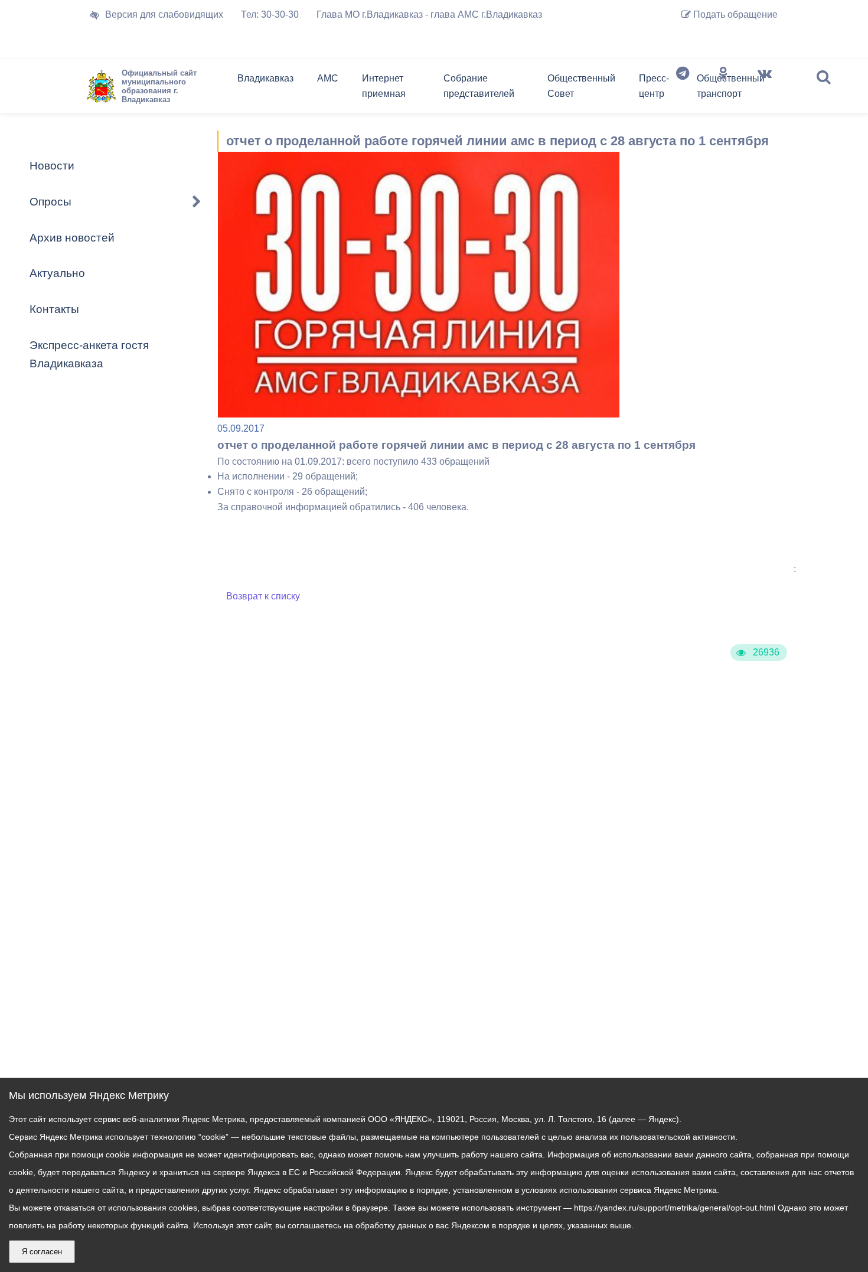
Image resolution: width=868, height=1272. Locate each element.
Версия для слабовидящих (164, 14)
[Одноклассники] (723, 88)
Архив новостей (72, 237)
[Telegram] (682, 88)
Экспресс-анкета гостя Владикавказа (89, 354)
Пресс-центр (654, 86)
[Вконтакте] (765, 88)
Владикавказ (265, 78)
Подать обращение (734, 14)
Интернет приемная (384, 86)
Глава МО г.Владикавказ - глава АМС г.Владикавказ (429, 14)
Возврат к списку (263, 596)
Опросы (50, 201)
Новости (52, 165)
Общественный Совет (581, 86)
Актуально (57, 273)
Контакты (54, 309)
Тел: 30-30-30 (270, 14)
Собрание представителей (478, 86)
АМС (327, 78)
